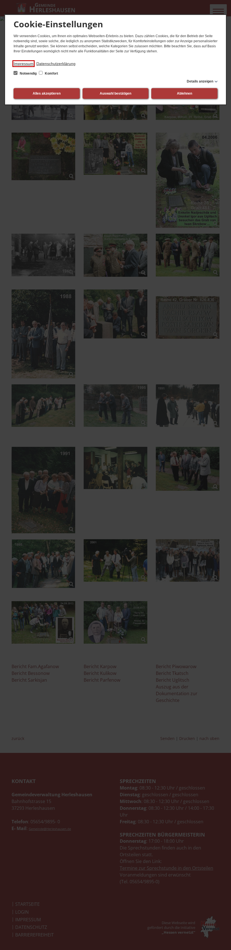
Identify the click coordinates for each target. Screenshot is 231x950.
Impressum (24, 63)
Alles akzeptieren (47, 93)
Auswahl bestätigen (115, 93)
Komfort (51, 73)
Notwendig (28, 73)
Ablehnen (184, 93)
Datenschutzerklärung (55, 63)
